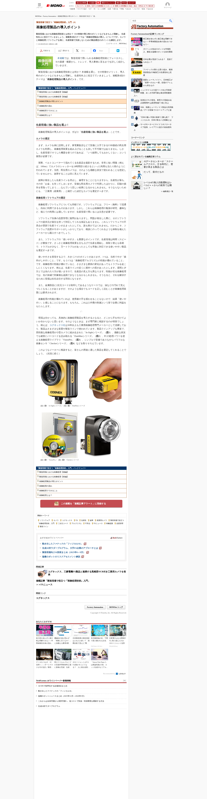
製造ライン (44, 527)
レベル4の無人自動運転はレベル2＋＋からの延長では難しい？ (158, 185)
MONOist (38, 16)
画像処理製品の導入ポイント (51, 101)
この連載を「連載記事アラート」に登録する (83, 503)
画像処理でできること (48, 111)
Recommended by (109, 673)
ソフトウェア (45, 520)
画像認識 (109, 523)
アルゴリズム (77, 523)
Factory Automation (49, 16)
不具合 (87, 523)
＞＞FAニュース (44, 584)
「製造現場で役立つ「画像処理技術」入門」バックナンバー (61, 88)
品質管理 (119, 523)
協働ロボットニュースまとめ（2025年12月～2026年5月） (62, 696)
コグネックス (67, 520)
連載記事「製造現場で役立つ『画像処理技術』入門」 (63, 581)
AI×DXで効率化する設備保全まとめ (52, 686)
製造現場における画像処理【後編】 (54, 92)
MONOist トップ (116, 607)
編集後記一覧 (168, 191)
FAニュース (98, 523)
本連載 (60, 58)
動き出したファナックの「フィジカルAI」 (55, 691)
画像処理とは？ (45, 115)
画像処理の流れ (45, 106)
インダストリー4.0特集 (139, 142)
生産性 (83, 520)
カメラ (56, 520)
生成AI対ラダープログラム (49, 706)
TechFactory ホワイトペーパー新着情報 (53, 681)
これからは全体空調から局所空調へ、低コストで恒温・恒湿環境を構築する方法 (71, 701)
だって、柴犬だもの (154, 172)
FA (77, 520)
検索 (171, 21)
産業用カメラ (102, 520)
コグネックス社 (57, 325)
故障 (91, 520)
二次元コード (63, 523)
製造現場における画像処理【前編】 (54, 97)
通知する (66, 51)
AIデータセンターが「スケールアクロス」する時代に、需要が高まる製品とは (158, 164)
